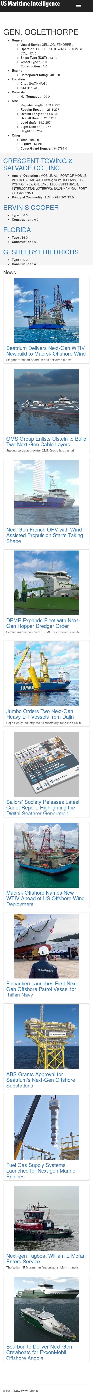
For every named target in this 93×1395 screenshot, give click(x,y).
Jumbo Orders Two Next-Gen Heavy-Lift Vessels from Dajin (40, 713)
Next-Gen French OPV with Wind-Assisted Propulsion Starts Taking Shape (44, 534)
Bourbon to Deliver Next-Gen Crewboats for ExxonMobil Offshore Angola (39, 1351)
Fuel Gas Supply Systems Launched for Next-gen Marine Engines (40, 1170)
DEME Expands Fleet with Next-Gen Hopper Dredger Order (43, 622)
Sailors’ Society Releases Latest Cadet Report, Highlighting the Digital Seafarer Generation (43, 807)
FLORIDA (17, 229)
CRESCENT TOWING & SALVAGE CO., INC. (38, 164)
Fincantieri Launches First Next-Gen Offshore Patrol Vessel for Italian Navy (42, 988)
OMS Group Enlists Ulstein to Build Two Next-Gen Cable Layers (46, 441)
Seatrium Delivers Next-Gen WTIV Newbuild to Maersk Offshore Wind (46, 350)
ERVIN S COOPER (31, 207)
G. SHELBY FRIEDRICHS (41, 251)
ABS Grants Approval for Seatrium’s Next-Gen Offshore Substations (40, 1079)
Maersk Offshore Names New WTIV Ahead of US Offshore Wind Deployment (45, 898)
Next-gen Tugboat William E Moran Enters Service (46, 1258)
